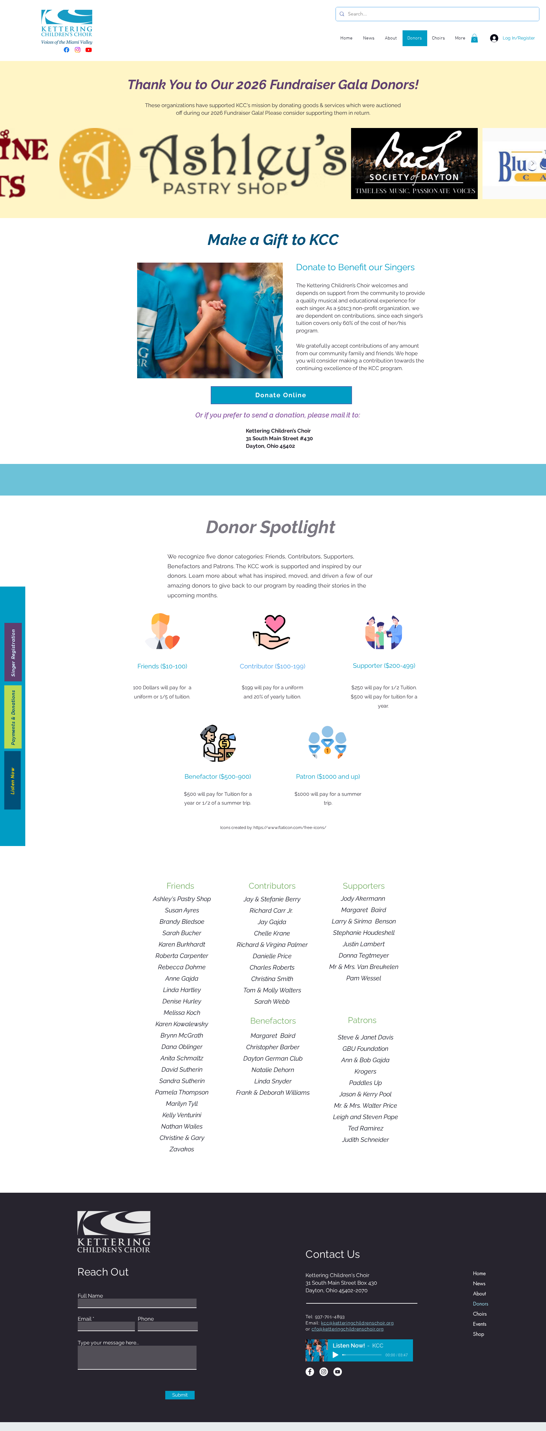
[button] (474, 38)
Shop (478, 1334)
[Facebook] (66, 49)
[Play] (335, 1355)
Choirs (480, 1314)
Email (84, 1319)
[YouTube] (337, 1371)
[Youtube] (88, 49)
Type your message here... (108, 1342)
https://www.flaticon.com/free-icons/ (289, 827)
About (479, 1293)
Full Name (90, 1296)
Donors (480, 1303)
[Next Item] (532, 163)
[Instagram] (77, 49)
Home (479, 1273)
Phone (146, 1319)
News (479, 1283)
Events (479, 1324)
